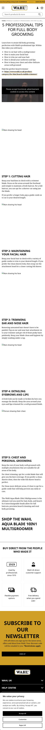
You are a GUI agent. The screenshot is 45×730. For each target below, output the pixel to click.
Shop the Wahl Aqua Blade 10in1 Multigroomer (19, 524)
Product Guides (12, 21)
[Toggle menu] (3, 8)
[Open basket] (42, 8)
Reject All (22, 725)
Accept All (22, 713)
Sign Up (22, 654)
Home (4, 21)
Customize (22, 719)
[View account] (37, 8)
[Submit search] (39, 14)
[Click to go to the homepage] (19, 7)
